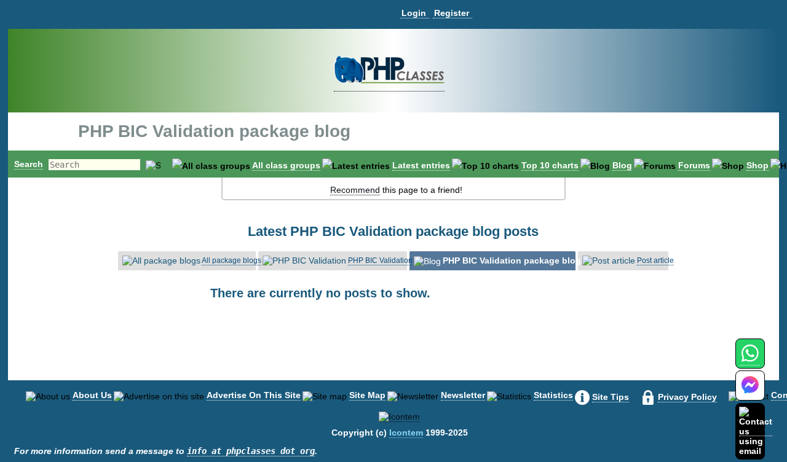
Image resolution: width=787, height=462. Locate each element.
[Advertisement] (393, 350)
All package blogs (231, 260)
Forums (694, 165)
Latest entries (421, 165)
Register (451, 13)
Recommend (355, 190)
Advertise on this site (254, 395)
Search (28, 164)
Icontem (406, 432)
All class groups (286, 165)
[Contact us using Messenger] (750, 393)
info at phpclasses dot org (251, 451)
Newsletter (463, 395)
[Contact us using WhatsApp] (750, 360)
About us (92, 395)
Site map (367, 395)
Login (413, 13)
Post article (655, 260)
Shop (757, 165)
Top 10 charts (550, 165)
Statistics (553, 395)
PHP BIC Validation (380, 260)
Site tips (610, 397)
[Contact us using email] (755, 431)
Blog (622, 165)
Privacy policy (687, 397)
